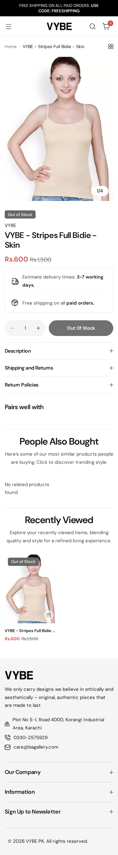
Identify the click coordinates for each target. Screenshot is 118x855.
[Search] (92, 26)
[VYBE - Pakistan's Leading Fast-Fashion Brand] (59, 26)
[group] (59, 129)
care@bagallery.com (36, 747)
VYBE (10, 225)
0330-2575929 (31, 737)
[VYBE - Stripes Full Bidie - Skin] (31, 589)
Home (11, 46)
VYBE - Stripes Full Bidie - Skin (29, 630)
